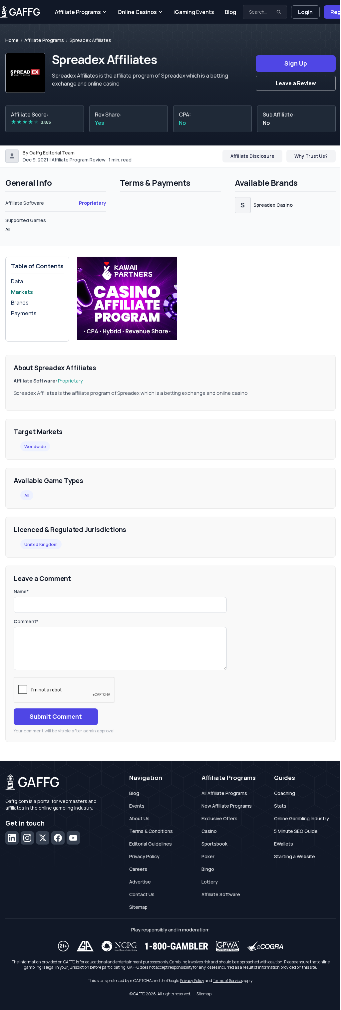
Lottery (209, 882)
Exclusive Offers (219, 818)
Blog (230, 12)
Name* (21, 591)
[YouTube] (73, 838)
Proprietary (92, 203)
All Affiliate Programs (224, 793)
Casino (209, 831)
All (26, 495)
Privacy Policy (144, 856)
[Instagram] (27, 838)
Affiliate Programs (78, 12)
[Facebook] (58, 838)
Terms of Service (227, 980)
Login (305, 12)
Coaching (284, 793)
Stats (280, 806)
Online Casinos (137, 12)
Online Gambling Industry (301, 818)
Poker (207, 856)
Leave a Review (296, 83)
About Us (139, 818)
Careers (138, 869)
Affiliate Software (220, 894)
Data (17, 281)
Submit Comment (56, 716)
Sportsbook (214, 844)
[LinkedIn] (12, 838)
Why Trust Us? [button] (311, 156)
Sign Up (295, 63)
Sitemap (138, 907)
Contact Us (142, 894)
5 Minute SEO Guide (296, 831)
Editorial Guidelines (150, 844)
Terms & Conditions (151, 831)
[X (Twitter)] (42, 838)
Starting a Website (294, 856)
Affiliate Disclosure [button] (252, 156)
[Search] (278, 12)
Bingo (207, 869)
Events (137, 806)
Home (12, 40)
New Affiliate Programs (226, 806)
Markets (22, 292)
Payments (24, 313)
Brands (20, 302)
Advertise (140, 882)
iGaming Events (193, 12)
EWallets (283, 844)
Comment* (26, 621)
